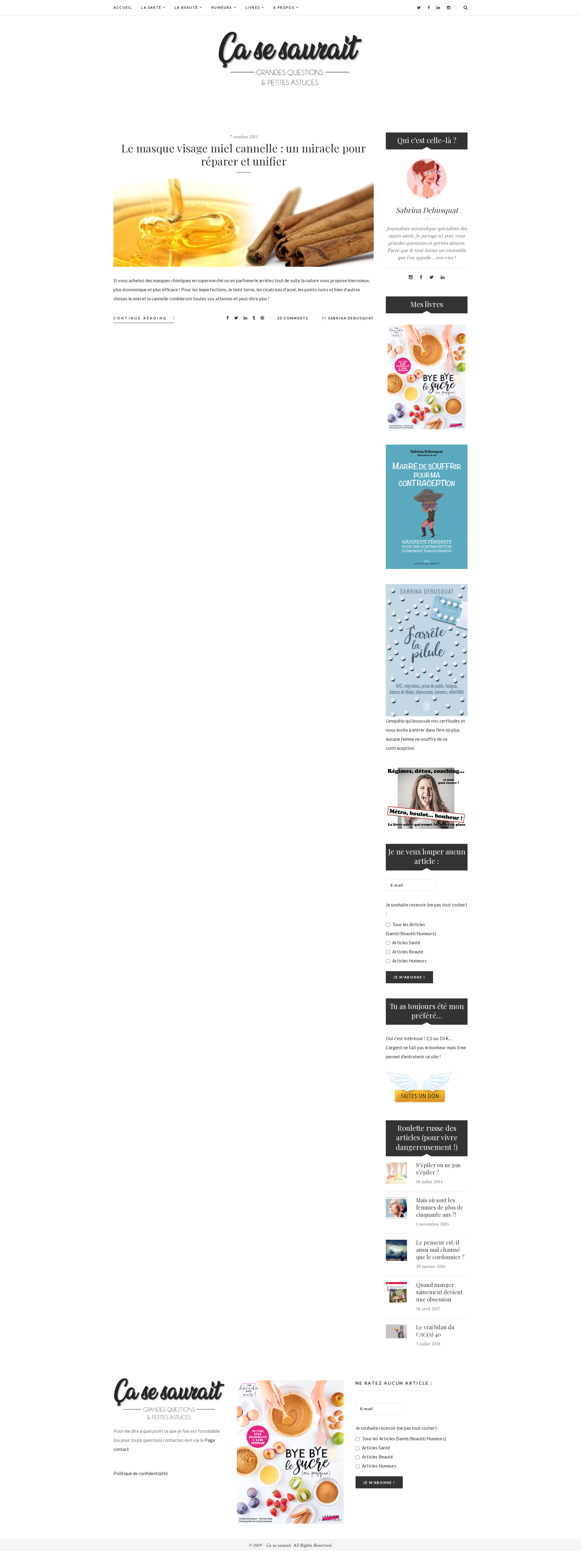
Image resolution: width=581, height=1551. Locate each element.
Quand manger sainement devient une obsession (439, 1292)
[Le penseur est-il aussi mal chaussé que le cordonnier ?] (396, 1250)
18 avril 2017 (428, 1309)
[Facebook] (429, 7)
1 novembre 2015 (432, 1224)
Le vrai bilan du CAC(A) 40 (435, 1331)
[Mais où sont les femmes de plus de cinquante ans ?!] (396, 1208)
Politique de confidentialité (140, 1473)
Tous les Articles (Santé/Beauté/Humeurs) (411, 929)
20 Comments (292, 318)
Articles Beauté (407, 951)
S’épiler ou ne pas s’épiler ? (438, 1168)
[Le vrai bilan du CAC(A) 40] (396, 1331)
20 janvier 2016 (431, 1266)
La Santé (151, 7)
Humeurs (221, 7)
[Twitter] (419, 7)
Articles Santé (405, 942)
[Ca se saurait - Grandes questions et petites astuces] (290, 59)
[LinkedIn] (438, 7)
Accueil (122, 7)
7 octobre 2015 (243, 137)
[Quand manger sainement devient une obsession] (396, 1292)
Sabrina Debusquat (351, 318)
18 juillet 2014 (429, 1182)
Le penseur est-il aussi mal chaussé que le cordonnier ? (440, 1250)
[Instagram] (448, 7)
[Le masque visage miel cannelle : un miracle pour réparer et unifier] (243, 222)
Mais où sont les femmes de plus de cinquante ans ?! (439, 1207)
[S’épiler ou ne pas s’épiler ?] (396, 1173)
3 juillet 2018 (428, 1344)
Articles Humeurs (409, 960)
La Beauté (186, 7)
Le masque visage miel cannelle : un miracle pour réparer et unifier (243, 154)
